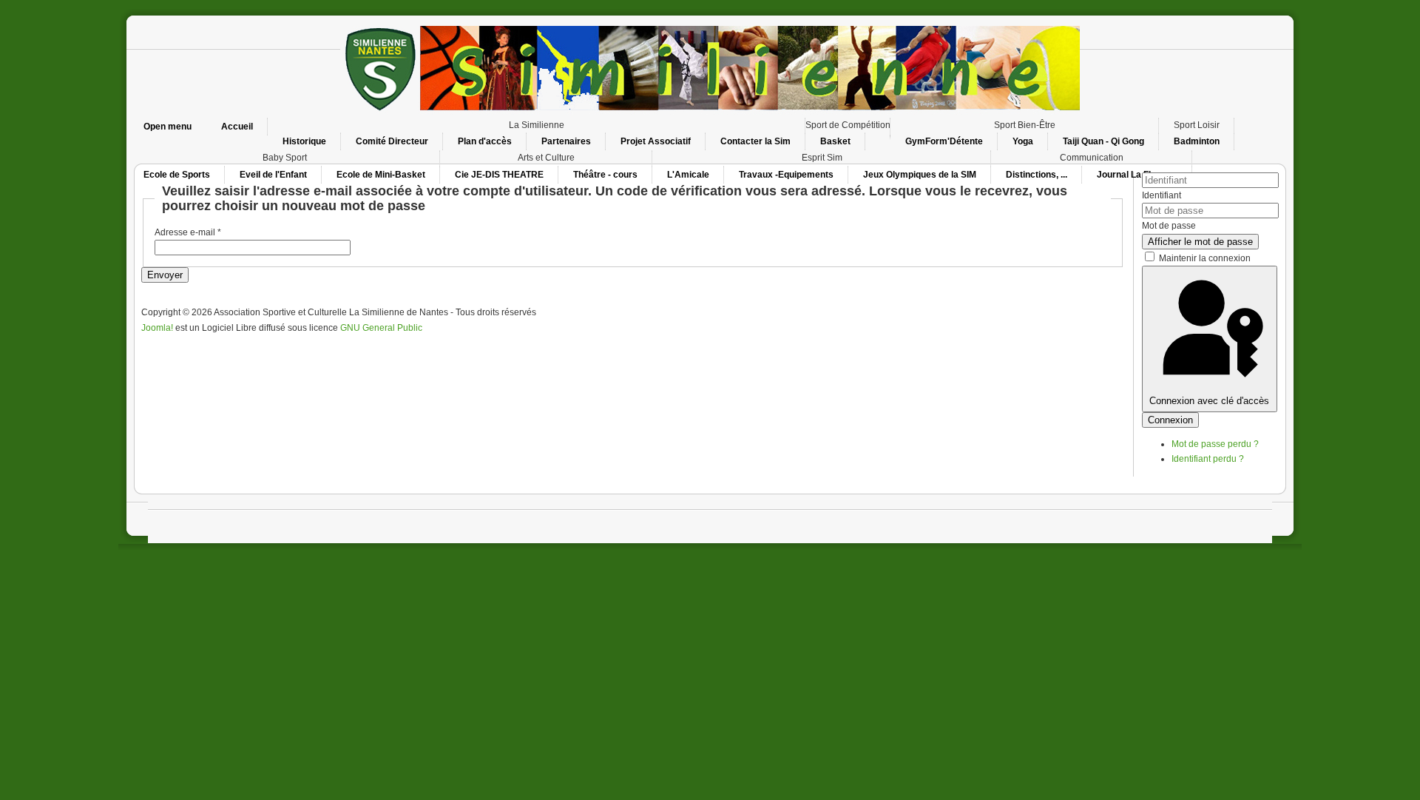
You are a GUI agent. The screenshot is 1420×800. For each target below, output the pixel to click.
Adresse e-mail (188, 232)
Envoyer (165, 274)
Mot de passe (1169, 226)
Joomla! (157, 328)
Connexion (1170, 420)
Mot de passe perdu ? (1215, 444)
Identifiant (1161, 195)
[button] (536, 125)
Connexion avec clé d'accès (1209, 400)
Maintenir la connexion (1205, 258)
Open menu (167, 126)
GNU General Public (381, 328)
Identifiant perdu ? (1208, 459)
